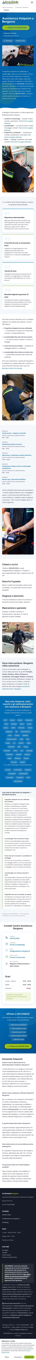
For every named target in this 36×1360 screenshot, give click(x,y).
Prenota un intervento (17, 957)
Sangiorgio (9, 754)
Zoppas (22, 762)
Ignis (21, 739)
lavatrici (7, 770)
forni (28, 777)
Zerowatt (14, 762)
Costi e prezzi (6, 1255)
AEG (5, 720)
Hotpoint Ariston (11, 739)
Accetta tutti (29, 1357)
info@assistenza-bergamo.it (20, 951)
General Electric (25, 731)
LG (14, 743)
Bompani (13, 724)
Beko (6, 724)
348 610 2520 (14, 938)
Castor (6, 727)
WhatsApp (9, 40)
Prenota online (20, 40)
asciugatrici (12, 773)
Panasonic (7, 750)
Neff (19, 747)
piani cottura (18, 781)
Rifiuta (7, 1357)
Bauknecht (29, 720)
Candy (29, 724)
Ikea (27, 739)
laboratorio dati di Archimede (12, 368)
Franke (30, 727)
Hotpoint (25, 735)
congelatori (20, 777)
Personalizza (18, 1357)
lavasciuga (9, 777)
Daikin (13, 727)
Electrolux (21, 727)
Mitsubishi (11, 747)
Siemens (27, 754)
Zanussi (26, 758)
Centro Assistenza (7, 7)
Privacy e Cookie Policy (9, 1257)
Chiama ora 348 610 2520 (17, 27)
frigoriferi (28, 770)
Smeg (9, 758)
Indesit (8, 743)
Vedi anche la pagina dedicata (20, 142)
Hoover (17, 735)
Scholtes (18, 754)
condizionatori (23, 773)
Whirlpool (17, 758)
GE (16, 731)
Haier (9, 735)
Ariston (20, 720)
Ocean (26, 747)
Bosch (22, 724)
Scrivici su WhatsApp (17, 945)
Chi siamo (5, 1250)
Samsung (29, 750)
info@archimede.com (21, 1329)
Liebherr (21, 743)
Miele (28, 743)
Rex (22, 750)
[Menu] (32, 2)
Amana (12, 720)
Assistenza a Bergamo (21, 7)
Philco (15, 750)
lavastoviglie (17, 770)
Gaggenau (9, 731)
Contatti (4, 1252)
